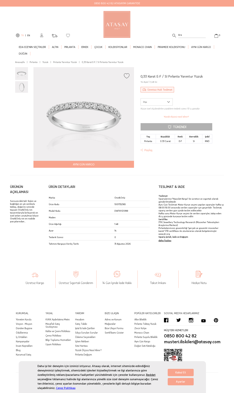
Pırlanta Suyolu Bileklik (145, 337)
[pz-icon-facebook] (166, 320)
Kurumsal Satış (23, 354)
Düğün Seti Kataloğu (144, 345)
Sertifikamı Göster (114, 332)
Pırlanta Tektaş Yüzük (145, 323)
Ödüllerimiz (22, 332)
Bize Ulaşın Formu (114, 328)
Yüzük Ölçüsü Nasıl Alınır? (88, 350)
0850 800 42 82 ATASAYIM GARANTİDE (117, 3)
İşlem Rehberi (82, 341)
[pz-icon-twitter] (178, 320)
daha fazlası (164, 240)
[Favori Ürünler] (68, 35)
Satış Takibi (81, 323)
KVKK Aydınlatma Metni (58, 319)
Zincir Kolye (140, 328)
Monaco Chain (141, 332)
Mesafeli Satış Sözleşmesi (53, 325)
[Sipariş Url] (54, 34)
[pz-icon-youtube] (203, 320)
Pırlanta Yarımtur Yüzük (65, 62)
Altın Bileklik (140, 319)
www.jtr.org (164, 234)
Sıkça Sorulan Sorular (86, 332)
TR (22, 35)
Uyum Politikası (53, 344)
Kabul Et (180, 372)
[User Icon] (41, 35)
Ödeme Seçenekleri (85, 337)
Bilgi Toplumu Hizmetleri (58, 339)
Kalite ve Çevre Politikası (58, 331)
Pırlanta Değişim (83, 354)
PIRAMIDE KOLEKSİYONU (171, 46)
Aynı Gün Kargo (142, 341)
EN (28, 35)
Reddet (151, 375)
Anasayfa (20, 62)
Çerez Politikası (66, 388)
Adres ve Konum (113, 319)
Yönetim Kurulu (23, 319)
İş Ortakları (21, 337)
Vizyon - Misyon (24, 323)
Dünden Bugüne (24, 328)
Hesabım (79, 319)
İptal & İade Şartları (85, 328)
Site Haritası (81, 345)
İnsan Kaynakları (24, 345)
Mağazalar (110, 323)
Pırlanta (33, 62)
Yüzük (45, 62)
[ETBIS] (191, 360)
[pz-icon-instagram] (191, 320)
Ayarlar (180, 381)
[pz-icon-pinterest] (216, 320)
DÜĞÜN (23, 53)
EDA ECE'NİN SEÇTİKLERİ (32, 46)
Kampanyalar (22, 341)
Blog (18, 350)
